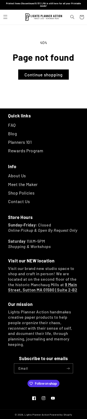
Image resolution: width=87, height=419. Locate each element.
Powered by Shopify (61, 414)
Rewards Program (25, 150)
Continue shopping (43, 74)
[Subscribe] (68, 368)
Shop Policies (21, 192)
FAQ (12, 125)
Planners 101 (20, 142)
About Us (17, 175)
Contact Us (19, 201)
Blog (12, 133)
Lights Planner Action (36, 414)
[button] (5, 17)
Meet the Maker (23, 184)
